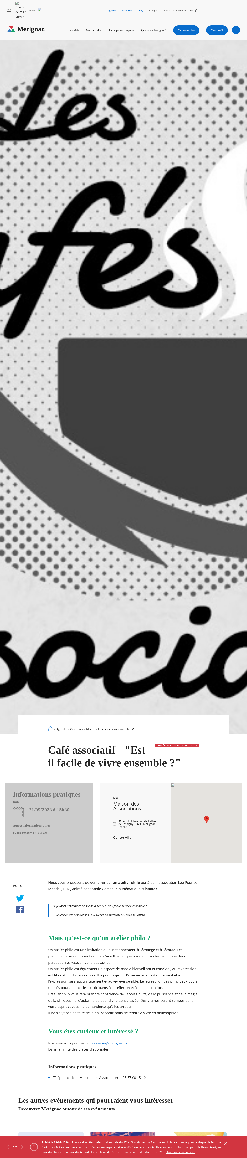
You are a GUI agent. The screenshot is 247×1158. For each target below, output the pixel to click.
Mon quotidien (94, 30)
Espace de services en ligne (178, 10)
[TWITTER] (20, 898)
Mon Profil (217, 30)
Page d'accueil (50, 728)
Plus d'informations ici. (180, 1152)
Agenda (112, 10)
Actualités (127, 10)
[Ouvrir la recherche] (236, 30)
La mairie (73, 30)
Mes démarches (186, 30)
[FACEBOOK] (20, 909)
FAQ (141, 10)
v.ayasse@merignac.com (111, 1043)
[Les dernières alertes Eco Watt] (40, 10)
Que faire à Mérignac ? (153, 30)
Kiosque (153, 10)
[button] (206, 819)
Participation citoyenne (121, 30)
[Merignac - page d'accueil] (26, 30)
